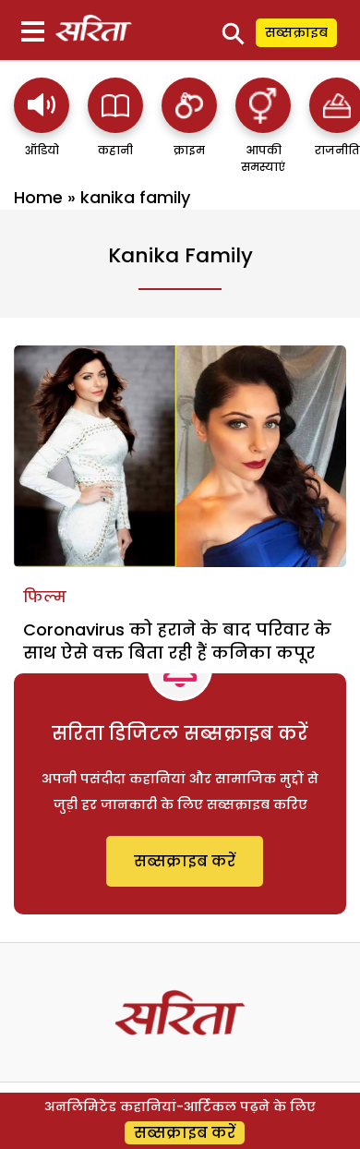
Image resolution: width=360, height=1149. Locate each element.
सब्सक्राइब (296, 32)
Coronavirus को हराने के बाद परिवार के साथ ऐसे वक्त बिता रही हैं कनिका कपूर (177, 641)
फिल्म (44, 597)
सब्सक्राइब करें (184, 861)
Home (38, 197)
